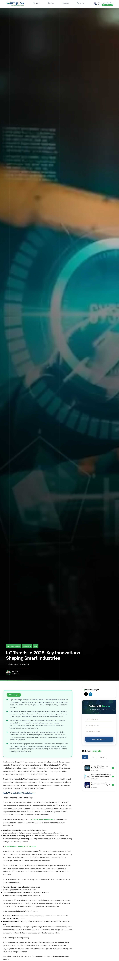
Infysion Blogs (13, 646)
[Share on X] (86, 694)
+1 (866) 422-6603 (107, 5)
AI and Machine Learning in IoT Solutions (20, 846)
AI (85, 757)
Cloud (102, 757)
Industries (65, 3)
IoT (35, 646)
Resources (80, 3)
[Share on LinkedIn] (90, 694)
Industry (27, 646)
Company (36, 3)
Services (51, 3)
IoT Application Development (42, 819)
